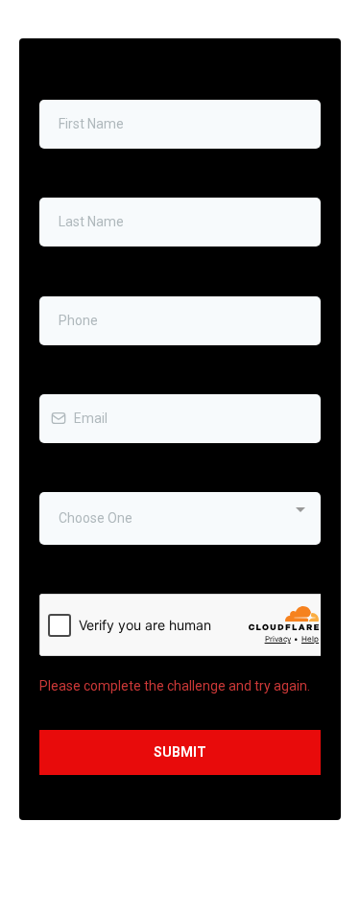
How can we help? (98, 472)
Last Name (76, 177)
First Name (76, 79)
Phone (63, 275)
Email (61, 374)
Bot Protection (83, 573)
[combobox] (180, 518)
